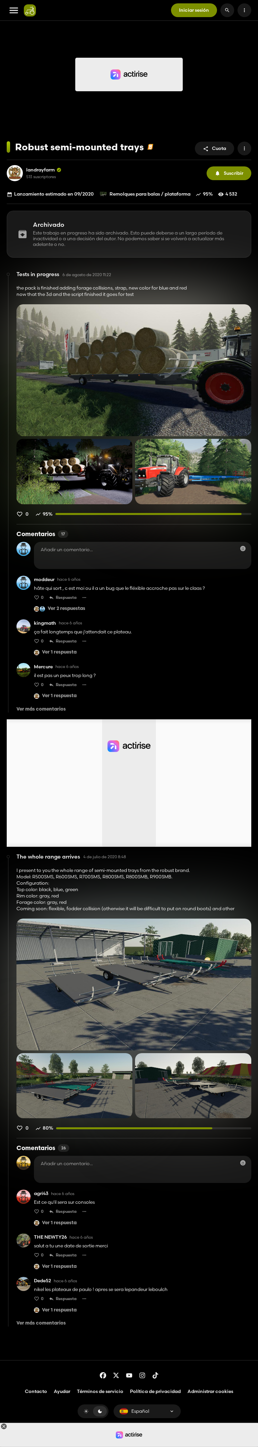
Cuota (219, 148)
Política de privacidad (155, 1391)
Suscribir (233, 173)
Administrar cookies (210, 1391)
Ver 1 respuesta (59, 652)
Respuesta (66, 597)
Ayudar (62, 1391)
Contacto (36, 1391)
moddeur (44, 579)
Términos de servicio (100, 1391)
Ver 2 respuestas (66, 608)
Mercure (43, 667)
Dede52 (42, 1281)
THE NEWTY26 (50, 1237)
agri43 (41, 1193)
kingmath (45, 623)
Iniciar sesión (194, 10)
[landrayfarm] (15, 173)
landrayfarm (40, 170)
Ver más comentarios (41, 709)
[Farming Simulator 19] (150, 147)
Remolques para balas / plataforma (150, 194)
